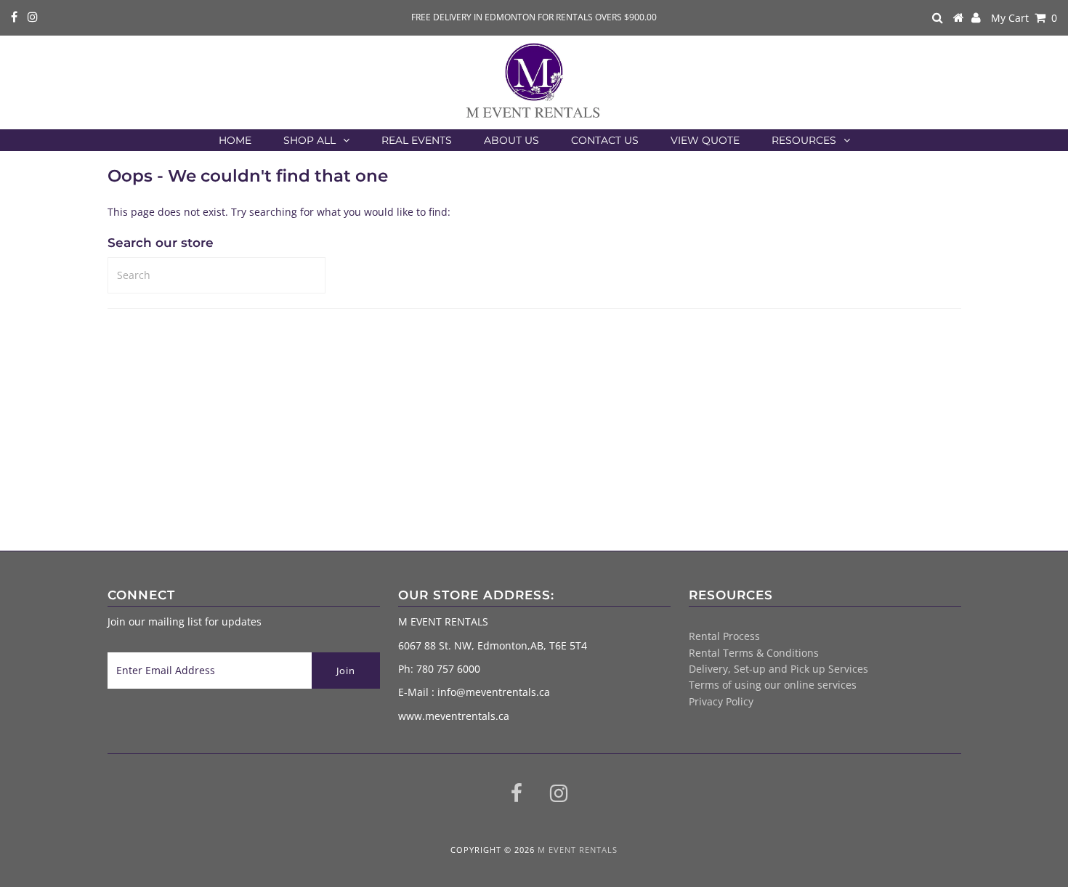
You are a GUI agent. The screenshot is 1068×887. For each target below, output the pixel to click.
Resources (804, 140)
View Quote (705, 140)
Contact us (605, 140)
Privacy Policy (721, 701)
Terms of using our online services (773, 685)
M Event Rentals (578, 849)
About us (511, 140)
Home (235, 140)
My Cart (1024, 18)
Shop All (309, 140)
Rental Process (724, 636)
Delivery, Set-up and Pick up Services (778, 669)
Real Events (416, 140)
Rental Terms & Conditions (754, 653)
